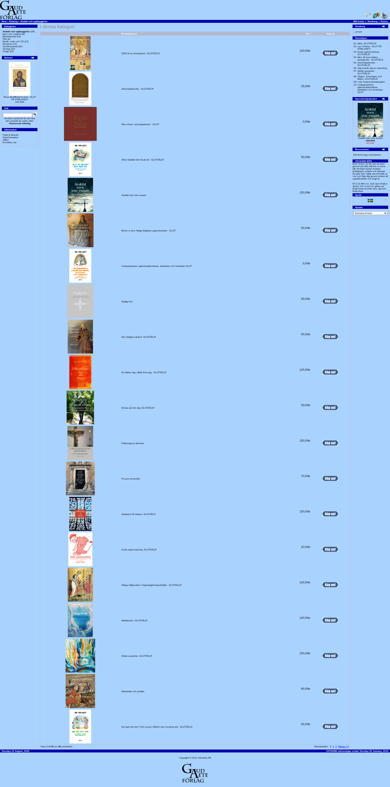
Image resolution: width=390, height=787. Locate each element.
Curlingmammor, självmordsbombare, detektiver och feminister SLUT (156, 266)
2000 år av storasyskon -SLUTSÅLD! (140, 53)
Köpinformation (11, 137)
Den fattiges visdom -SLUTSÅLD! (138, 337)
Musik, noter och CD (13, 41)
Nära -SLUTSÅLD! (367, 43)
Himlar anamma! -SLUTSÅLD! (136, 656)
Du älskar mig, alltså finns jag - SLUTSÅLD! (143, 372)
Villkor (6, 140)
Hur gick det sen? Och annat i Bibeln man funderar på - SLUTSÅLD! (157, 727)
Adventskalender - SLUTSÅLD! (137, 89)
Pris (308, 34)
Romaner (7, 44)
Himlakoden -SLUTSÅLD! (134, 620)
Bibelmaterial (9, 36)
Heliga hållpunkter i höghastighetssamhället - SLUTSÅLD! (151, 585)
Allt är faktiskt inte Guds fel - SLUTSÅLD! (142, 159)
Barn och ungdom (12, 34)
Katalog (13, 21)
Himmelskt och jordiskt (132, 691)
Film (5, 39)
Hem (4, 21)
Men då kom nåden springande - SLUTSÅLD (370, 58)
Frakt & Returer (11, 135)
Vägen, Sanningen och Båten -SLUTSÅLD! (370, 77)
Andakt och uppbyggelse (34, 21)
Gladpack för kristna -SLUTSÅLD (138, 514)
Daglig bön (127, 301)
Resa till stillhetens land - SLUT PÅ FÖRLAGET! (20, 98)
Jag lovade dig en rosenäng (372, 68)
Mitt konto (358, 21)
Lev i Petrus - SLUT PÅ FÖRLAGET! (370, 47)
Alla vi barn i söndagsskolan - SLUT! (140, 124)
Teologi (6, 49)
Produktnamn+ (129, 34)
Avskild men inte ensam (133, 195)
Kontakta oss (9, 142)
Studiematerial (10, 46)
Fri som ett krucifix (130, 478)
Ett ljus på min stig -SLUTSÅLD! (137, 408)
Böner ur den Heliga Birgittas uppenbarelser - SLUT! (148, 230)
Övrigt (6, 51)
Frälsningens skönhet (132, 443)
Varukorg (372, 21)
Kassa (384, 21)
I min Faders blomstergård (371, 82)
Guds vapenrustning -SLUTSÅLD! (139, 549)
